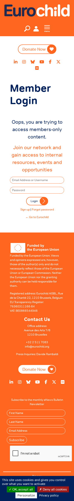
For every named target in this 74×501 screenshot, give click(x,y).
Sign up (25, 209)
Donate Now (34, 49)
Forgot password (43, 209)
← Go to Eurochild (37, 217)
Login (34, 201)
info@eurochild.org (37, 346)
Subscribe (16, 440)
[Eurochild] (37, 10)
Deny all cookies (54, 489)
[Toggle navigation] (27, 29)
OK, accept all (22, 489)
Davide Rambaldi (47, 354)
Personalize (26, 495)
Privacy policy (49, 495)
